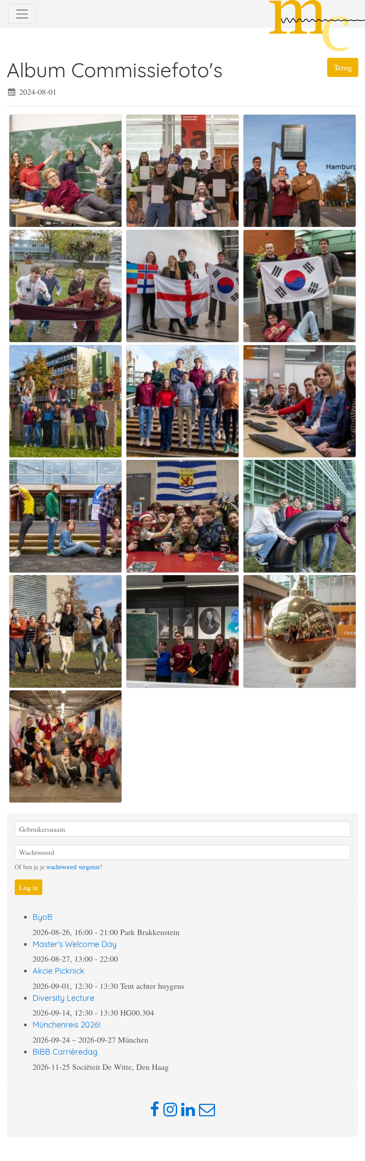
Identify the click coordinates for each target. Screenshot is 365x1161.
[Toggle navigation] (22, 14)
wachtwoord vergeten (72, 867)
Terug (343, 67)
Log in (28, 887)
